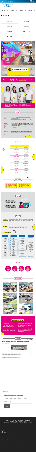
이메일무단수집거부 (13, 421)
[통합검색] (30, 5)
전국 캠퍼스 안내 (10, 1)
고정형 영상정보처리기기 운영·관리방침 (11, 422)
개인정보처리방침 (22, 421)
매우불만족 (25, 398)
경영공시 (14, 420)
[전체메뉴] (33, 5)
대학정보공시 (8, 420)
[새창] (18, 76)
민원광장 (30, 422)
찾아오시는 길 (20, 420)
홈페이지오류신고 (23, 422)
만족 (11, 398)
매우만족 (7, 398)
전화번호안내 (27, 420)
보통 (15, 398)
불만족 (20, 398)
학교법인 (3, 1)
